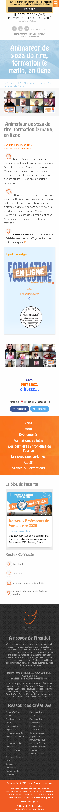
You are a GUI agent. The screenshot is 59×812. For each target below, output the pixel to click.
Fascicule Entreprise (37, 746)
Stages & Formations (28, 468)
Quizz (28, 462)
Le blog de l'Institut (22, 484)
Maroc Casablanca (33, 696)
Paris (49, 686)
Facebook (18, 563)
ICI (25, 242)
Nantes (10, 688)
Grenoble (40, 691)
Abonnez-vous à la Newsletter (29, 583)
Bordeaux (18, 691)
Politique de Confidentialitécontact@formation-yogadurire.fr (29, 807)
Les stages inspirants (14, 733)
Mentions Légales (29, 801)
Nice (10, 691)
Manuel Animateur (37, 739)
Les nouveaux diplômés (28, 456)
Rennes (42, 686)
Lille (23, 688)
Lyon (17, 688)
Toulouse (31, 688)
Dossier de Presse (33, 665)
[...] (45, 542)
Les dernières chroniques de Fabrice (29, 448)
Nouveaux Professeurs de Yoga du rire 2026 (29, 523)
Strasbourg (29, 691)
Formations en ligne (35, 82)
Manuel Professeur (37, 743)
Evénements (28, 434)
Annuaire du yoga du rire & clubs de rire (30, 592)
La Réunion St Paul (31, 694)
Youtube (17, 573)
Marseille (40, 688)
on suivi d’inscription (30, 37)
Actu (28, 429)
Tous (28, 423)
